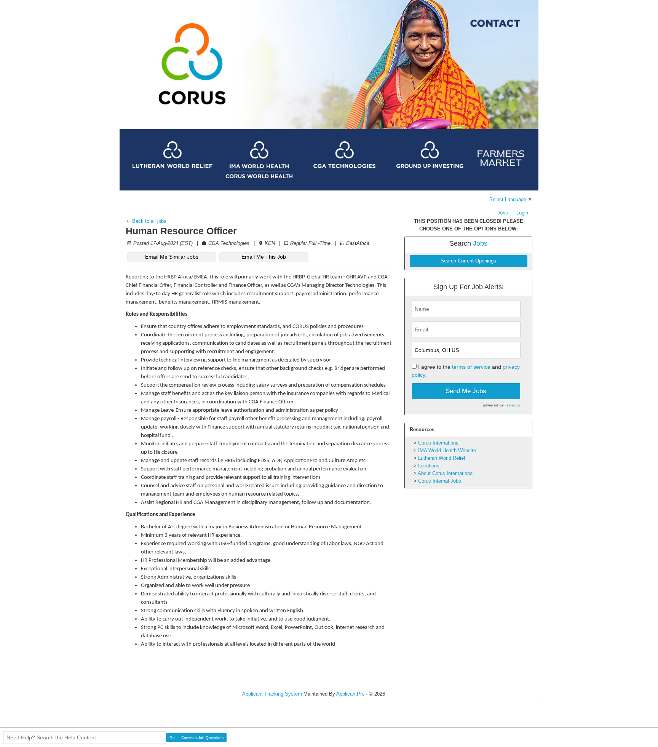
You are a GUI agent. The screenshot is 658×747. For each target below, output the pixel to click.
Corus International (439, 443)
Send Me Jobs (466, 391)
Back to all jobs (148, 221)
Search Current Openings (468, 261)
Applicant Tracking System (272, 694)
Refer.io (513, 405)
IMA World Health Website (447, 450)
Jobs (502, 213)
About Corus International (446, 473)
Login (522, 213)
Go (172, 738)
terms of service (471, 367)
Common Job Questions (202, 738)
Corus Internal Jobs (439, 481)
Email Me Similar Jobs (171, 257)
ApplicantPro (350, 694)
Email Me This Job (263, 257)
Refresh (407, 694)
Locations (428, 466)
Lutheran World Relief (441, 458)
